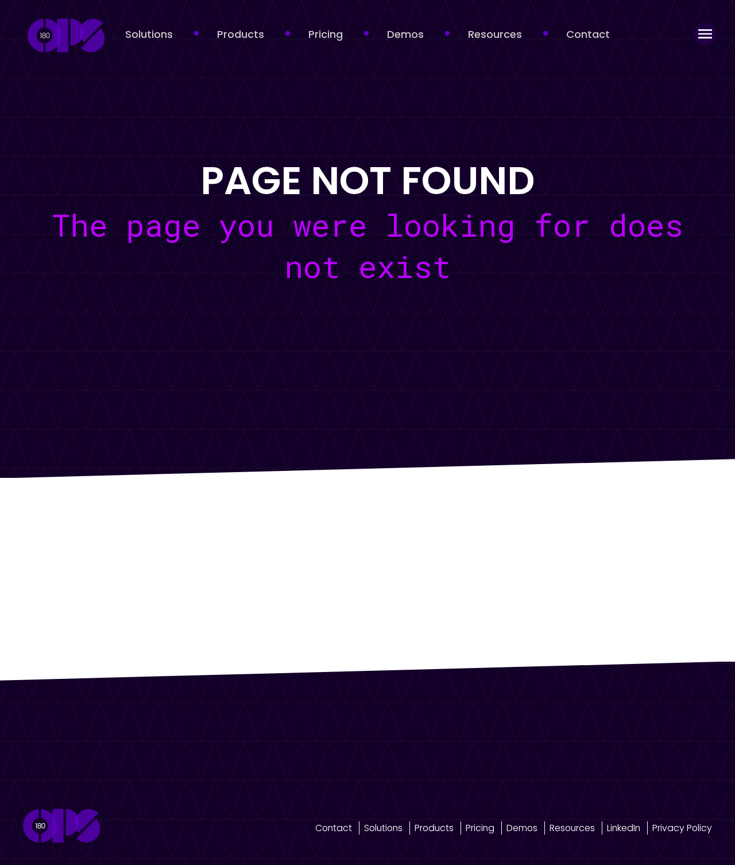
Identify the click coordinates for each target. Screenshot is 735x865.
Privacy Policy (682, 828)
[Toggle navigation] (705, 33)
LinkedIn (623, 828)
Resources (495, 34)
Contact (588, 34)
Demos (405, 34)
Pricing (325, 34)
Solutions (149, 34)
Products (240, 34)
